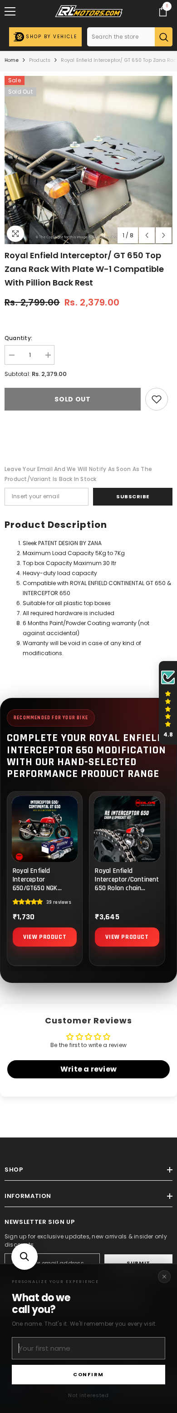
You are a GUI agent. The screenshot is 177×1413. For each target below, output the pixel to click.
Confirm (88, 1374)
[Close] (164, 1276)
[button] (24, 1256)
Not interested (88, 1395)
